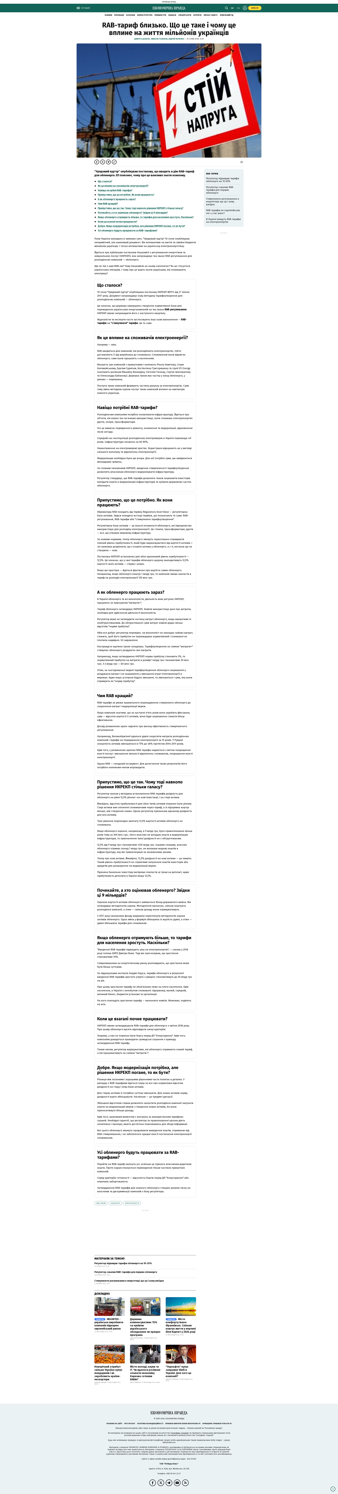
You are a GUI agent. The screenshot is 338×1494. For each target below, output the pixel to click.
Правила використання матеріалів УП (182, 1424)
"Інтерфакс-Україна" (180, 1433)
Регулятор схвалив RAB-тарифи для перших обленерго (125, 1272)
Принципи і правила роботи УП (217, 1424)
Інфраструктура (144, 15)
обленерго (115, 1203)
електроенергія (132, 1203)
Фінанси (172, 15)
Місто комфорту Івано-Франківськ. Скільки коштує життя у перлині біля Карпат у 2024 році (181, 1325)
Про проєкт (129, 1424)
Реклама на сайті (114, 1424)
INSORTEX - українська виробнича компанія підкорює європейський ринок (108, 1324)
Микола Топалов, (159, 39)
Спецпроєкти (184, 15)
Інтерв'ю (197, 15)
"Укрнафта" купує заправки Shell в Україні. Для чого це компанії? (178, 1371)
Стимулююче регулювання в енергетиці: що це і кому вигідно (129, 1280)
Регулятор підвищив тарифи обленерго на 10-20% (123, 1263)
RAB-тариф (101, 1203)
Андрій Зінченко (176, 39)
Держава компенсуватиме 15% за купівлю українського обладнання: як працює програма (145, 1327)
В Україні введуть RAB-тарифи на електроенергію (223, 221)
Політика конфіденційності (150, 1424)
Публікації (119, 15)
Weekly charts (211, 15)
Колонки (130, 15)
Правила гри (160, 15)
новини (108, 15)
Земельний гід (226, 15)
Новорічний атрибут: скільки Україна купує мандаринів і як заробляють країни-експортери (108, 1373)
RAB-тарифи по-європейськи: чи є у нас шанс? (223, 212)
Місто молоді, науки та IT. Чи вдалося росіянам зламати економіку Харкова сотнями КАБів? (145, 1373)
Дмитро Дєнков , (142, 39)
